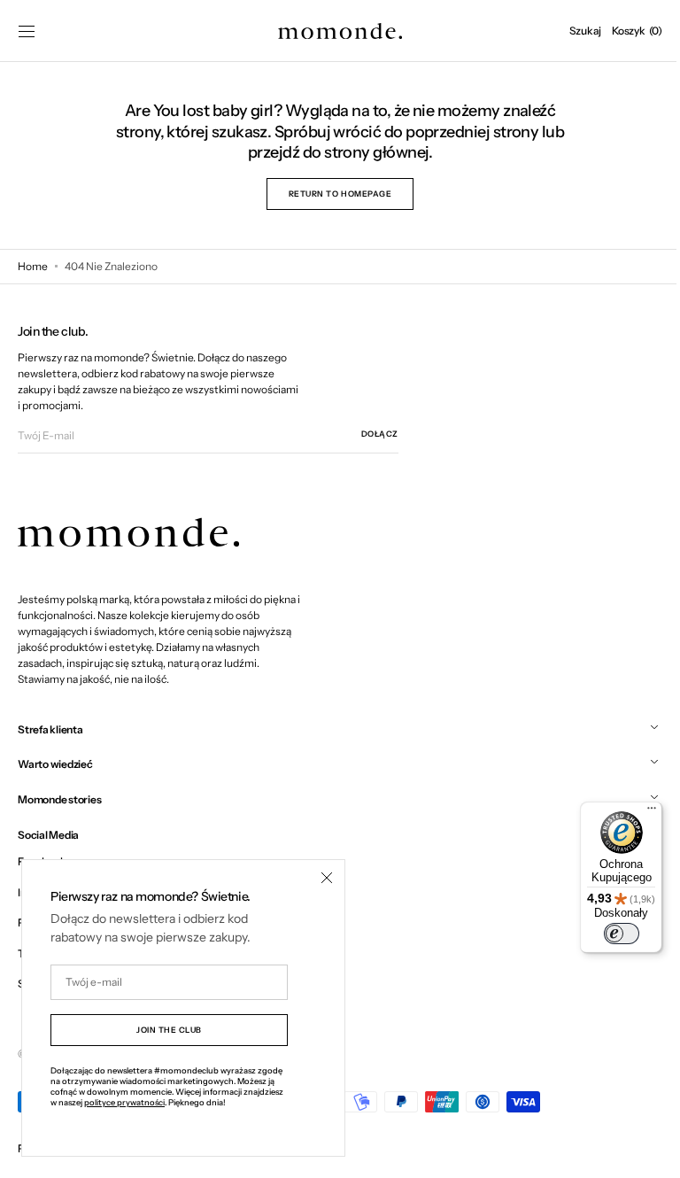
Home (33, 266)
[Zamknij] (326, 877)
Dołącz (379, 433)
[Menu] (638, 812)
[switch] (608, 933)
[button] (26, 31)
